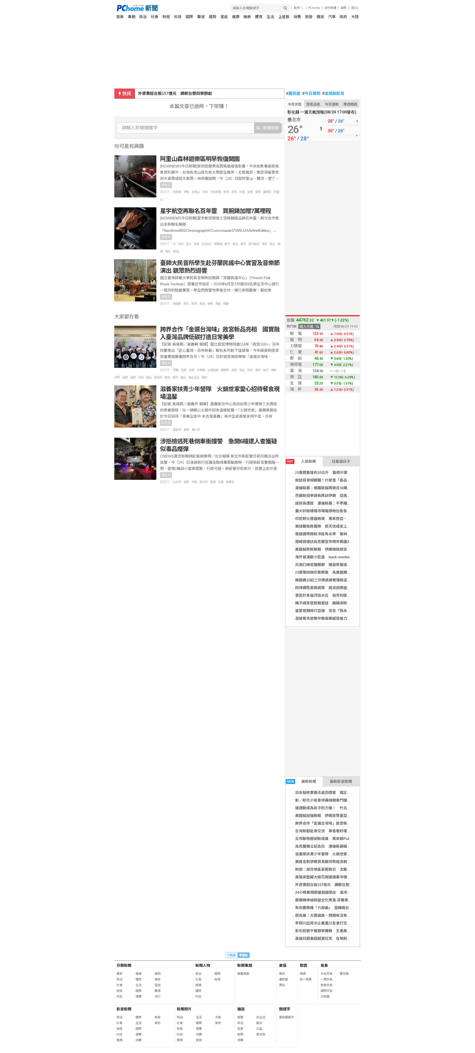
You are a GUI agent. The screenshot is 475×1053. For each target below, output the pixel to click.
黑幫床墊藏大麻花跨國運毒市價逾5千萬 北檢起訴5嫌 (339, 877)
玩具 (140, 377)
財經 (166, 17)
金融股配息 (333, 94)
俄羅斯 (177, 303)
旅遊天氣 (326, 985)
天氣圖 (325, 996)
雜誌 (320, 17)
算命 (282, 973)
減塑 (125, 377)
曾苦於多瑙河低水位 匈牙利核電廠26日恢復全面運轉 (339, 595)
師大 (186, 303)
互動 (175, 370)
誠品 (183, 377)
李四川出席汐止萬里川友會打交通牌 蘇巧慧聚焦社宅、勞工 (345, 923)
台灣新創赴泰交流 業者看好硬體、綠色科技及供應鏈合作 (343, 831)
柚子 (265, 370)
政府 (343, 17)
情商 (158, 979)
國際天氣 (326, 991)
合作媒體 (330, 8)
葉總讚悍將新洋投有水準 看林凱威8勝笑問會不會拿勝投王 (344, 534)
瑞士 (272, 244)
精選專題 (243, 973)
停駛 (186, 192)
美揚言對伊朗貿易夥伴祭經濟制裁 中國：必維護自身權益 (342, 862)
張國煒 (218, 244)
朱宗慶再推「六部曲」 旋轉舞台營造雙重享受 (333, 908)
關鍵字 (284, 1009)
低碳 (183, 370)
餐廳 (226, 303)
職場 (201, 17)
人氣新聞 (301, 461)
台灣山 (195, 192)
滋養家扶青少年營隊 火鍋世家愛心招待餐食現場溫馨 (339, 854)
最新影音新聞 (341, 781)
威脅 (186, 482)
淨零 (117, 377)
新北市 (203, 482)
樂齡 (273, 370)
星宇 (243, 244)
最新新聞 (301, 781)
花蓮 (220, 482)
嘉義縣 (225, 370)
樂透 (303, 973)
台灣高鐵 (212, 370)
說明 (343, 8)
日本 (250, 370)
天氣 (205, 192)
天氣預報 (215, 192)
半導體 (201, 370)
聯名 (168, 251)
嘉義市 (177, 430)
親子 (175, 377)
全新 (196, 244)
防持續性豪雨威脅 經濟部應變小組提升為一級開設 (337, 588)
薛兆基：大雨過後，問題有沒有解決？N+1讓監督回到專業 (343, 915)
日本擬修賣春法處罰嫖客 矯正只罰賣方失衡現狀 (336, 792)
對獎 (303, 965)
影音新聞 (124, 1009)
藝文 (259, 1023)
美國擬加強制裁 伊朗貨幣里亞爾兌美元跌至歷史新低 (339, 815)
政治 (143, 17)
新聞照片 (184, 1009)
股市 (297, 8)
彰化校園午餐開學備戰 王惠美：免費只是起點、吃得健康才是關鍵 (350, 931)
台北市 (177, 482)
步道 (242, 192)
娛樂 (247, 17)
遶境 (210, 303)
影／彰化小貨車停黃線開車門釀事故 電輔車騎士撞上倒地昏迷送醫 (350, 800)
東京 (264, 244)
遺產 (218, 303)
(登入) (354, 8)
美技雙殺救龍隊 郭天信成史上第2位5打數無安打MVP (340, 526)
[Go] (285, 8)
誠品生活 (193, 377)
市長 (194, 482)
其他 (158, 1023)
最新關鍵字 (286, 1017)
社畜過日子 (341, 461)
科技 (178, 17)
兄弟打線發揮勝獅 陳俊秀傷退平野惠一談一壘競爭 (337, 565)
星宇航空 (253, 244)
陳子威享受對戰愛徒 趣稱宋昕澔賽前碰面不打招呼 (337, 603)
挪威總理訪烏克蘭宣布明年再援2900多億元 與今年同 (340, 542)
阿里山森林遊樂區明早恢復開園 (200, 159)
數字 (227, 244)
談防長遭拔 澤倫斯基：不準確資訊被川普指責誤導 (337, 503)
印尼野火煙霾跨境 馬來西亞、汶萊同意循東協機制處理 (341, 518)
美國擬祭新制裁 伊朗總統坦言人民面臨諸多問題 (336, 549)
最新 (119, 973)
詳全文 (166, 185)
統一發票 (306, 979)
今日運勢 (311, 94)
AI (174, 244)
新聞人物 (202, 965)
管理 (240, 1034)
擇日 (282, 985)
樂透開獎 (350, 104)
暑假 (186, 430)
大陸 (355, 17)
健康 (235, 17)
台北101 (207, 244)
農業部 (267, 192)
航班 (176, 251)
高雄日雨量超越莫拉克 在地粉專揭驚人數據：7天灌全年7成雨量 (349, 938)
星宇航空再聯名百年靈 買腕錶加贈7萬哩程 (215, 211)
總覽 (240, 1017)
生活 (270, 17)
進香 (202, 303)
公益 (259, 1028)
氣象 (250, 192)
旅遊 (308, 17)
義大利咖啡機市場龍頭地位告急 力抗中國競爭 (334, 511)
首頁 (120, 17)
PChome (314, 8)
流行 (158, 996)
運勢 (212, 17)
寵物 (158, 973)
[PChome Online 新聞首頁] (177, 8)
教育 (226, 192)
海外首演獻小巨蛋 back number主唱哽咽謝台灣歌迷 (339, 557)
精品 (148, 377)
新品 (235, 244)
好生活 (260, 1017)
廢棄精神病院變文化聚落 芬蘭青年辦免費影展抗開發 (338, 900)
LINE (180, 244)
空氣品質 (313, 104)
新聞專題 (244, 965)
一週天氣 (326, 979)
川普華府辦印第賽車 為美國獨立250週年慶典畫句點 (339, 572)
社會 (154, 17)
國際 (189, 17)
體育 (258, 17)
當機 (212, 482)
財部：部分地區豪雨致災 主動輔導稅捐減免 (332, 869)
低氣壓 (177, 192)
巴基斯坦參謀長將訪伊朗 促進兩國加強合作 (332, 495)
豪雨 (258, 192)
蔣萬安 (230, 482)
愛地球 (260, 1034)
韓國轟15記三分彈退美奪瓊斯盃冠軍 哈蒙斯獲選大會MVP (344, 580)
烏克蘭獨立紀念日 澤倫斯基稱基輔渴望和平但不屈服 (339, 846)
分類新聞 (124, 965)
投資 (240, 1028)
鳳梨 (204, 377)
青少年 (195, 430)
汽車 (332, 17)
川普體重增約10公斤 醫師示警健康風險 (328, 472)
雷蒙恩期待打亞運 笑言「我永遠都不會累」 (332, 611)
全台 (188, 244)
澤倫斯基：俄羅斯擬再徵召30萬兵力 (325, 488)
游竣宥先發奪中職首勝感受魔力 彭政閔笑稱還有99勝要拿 (343, 618)
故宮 (234, 370)
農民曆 (293, 94)
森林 (234, 192)
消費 (297, 17)
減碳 (133, 377)
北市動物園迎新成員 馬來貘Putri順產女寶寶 (332, 839)
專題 (131, 17)
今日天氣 (295, 104)
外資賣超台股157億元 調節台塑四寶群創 (175, 93)
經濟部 (158, 377)
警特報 (344, 973)
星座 (224, 17)
